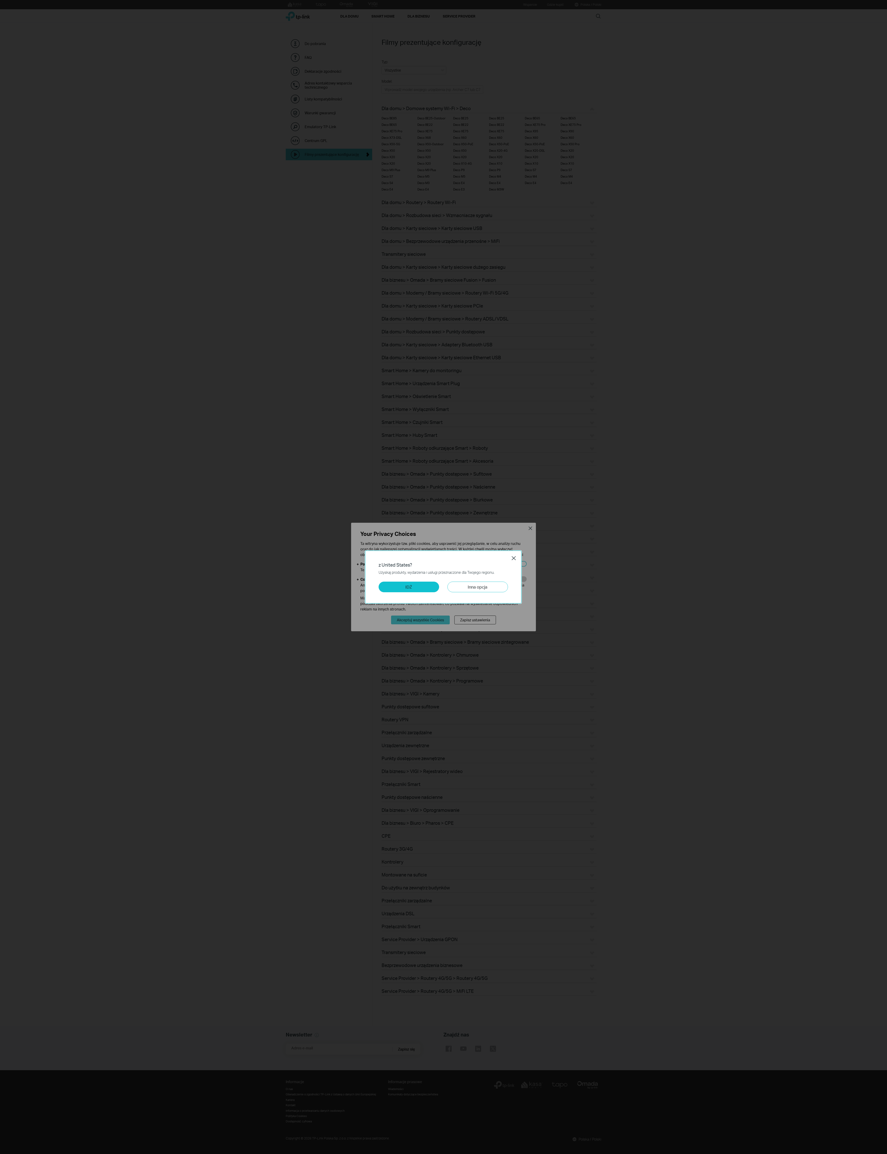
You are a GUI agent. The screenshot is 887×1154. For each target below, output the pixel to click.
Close (513, 558)
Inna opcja (477, 586)
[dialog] (443, 577)
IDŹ (408, 586)
